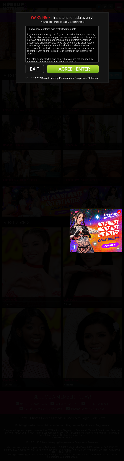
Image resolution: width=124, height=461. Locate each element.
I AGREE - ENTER (73, 69)
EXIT (34, 69)
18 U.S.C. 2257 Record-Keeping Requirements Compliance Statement (61, 78)
